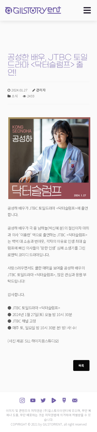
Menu (88, 10)
